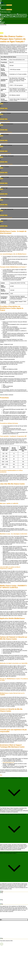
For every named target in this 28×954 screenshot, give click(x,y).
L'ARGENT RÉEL (3, 108)
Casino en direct (13, 14)
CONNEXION (3, 5)
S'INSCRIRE (9, 5)
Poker (5, 15)
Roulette (24, 14)
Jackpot (11, 16)
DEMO (1, 103)
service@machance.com (8, 762)
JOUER (1, 33)
